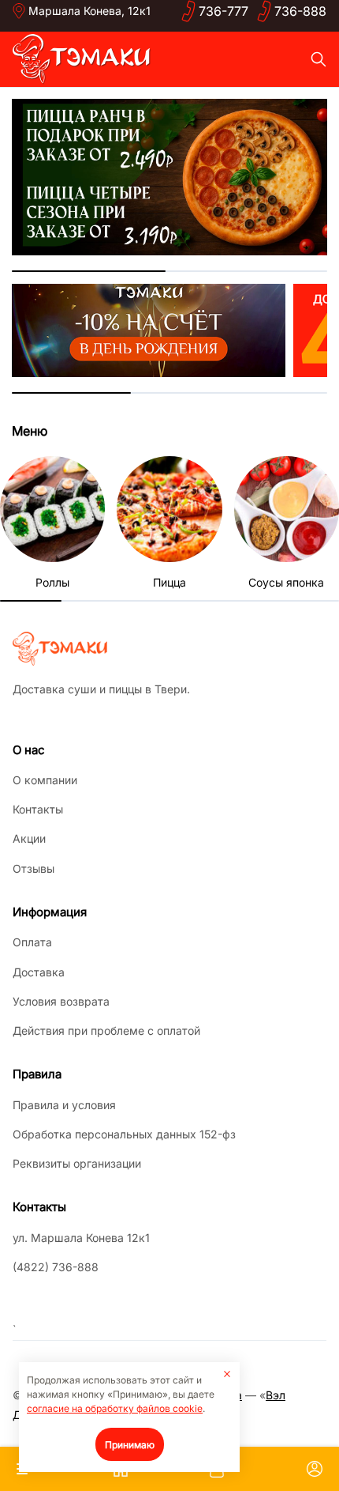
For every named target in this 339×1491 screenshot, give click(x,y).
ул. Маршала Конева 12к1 (81, 1237)
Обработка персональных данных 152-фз (124, 1134)
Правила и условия (64, 1105)
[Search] (318, 59)
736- (223, 11)
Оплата (32, 942)
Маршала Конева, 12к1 (89, 10)
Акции (29, 838)
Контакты (38, 809)
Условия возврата (61, 1001)
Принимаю (130, 1445)
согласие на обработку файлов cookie (115, 1408)
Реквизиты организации (77, 1163)
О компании (45, 780)
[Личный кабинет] (314, 1469)
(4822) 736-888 (56, 1267)
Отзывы (33, 868)
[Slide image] (169, 177)
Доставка (39, 972)
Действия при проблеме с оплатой (106, 1030)
